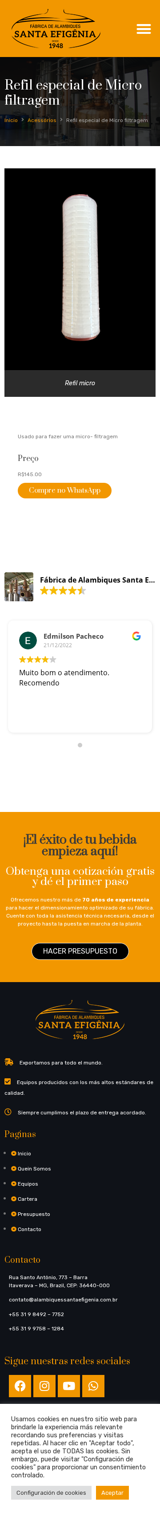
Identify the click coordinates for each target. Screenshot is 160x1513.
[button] (144, 29)
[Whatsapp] (93, 1386)
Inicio (11, 120)
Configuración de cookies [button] (51, 1492)
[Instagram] (44, 1386)
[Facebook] (20, 1386)
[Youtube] (69, 1386)
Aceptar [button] (112, 1492)
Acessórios (42, 120)
